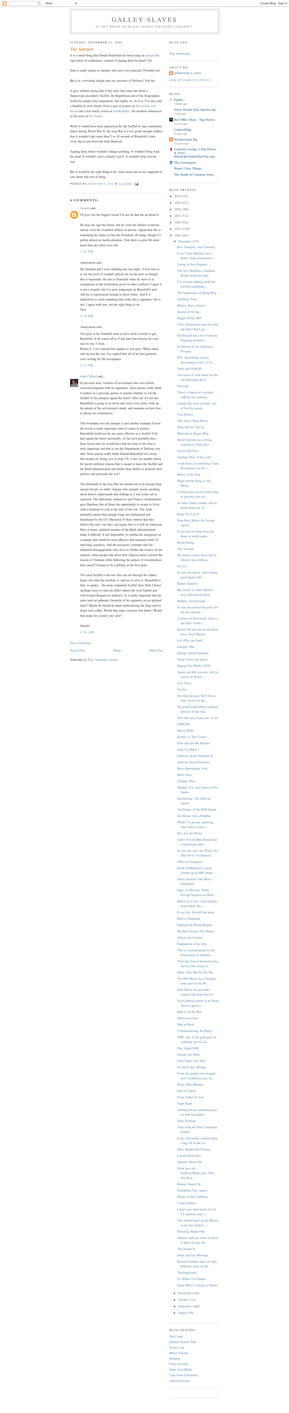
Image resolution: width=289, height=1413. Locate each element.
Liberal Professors (188, 1155)
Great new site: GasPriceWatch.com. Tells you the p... (195, 1173)
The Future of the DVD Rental (196, 809)
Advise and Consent (190, 937)
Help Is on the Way (189, 1012)
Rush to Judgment (188, 918)
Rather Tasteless (187, 583)
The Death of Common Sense (194, 174)
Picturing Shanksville (191, 1231)
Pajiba (178, 99)
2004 (178, 235)
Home (117, 650)
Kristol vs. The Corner (191, 737)
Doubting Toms (187, 299)
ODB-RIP (183, 724)
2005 (178, 229)
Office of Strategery (190, 861)
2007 (178, 216)
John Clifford (88, 376)
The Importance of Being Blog (197, 293)
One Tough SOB (187, 1048)
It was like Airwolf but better (196, 912)
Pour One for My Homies (193, 743)
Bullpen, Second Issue (191, 601)
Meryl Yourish (178, 1353)
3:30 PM (86, 316)
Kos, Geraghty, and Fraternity (196, 247)
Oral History (185, 414)
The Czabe (176, 1336)
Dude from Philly (180, 1369)
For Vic (182, 566)
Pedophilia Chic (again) (192, 1190)
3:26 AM (87, 632)
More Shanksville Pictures (194, 1149)
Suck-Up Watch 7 (188, 749)
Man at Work (185, 1024)
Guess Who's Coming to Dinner (197, 1285)
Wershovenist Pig (185, 139)
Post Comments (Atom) (103, 659)
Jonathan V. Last (187, 73)
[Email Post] (136, 183)
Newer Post (77, 650)
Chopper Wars (186, 781)
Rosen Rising (185, 542)
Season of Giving (188, 312)
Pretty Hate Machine (190, 1084)
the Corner (95, 116)
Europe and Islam (188, 1054)
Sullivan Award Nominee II (195, 756)
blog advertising (179, 53)
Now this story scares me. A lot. (197, 718)
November (185, 1293)
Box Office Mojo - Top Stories (194, 119)
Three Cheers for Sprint (192, 659)
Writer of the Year (188, 474)
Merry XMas (185, 730)
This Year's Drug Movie (192, 421)
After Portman (186, 1121)
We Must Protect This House (195, 931)
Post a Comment (80, 643)
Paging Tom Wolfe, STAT (194, 665)
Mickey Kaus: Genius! (191, 305)
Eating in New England (192, 264)
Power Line (176, 1347)
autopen (150, 55)
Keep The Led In (188, 514)
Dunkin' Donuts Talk (182, 1342)
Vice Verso (184, 683)
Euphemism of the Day (192, 944)
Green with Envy (188, 451)
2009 (178, 202)
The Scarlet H (186, 1249)
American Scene (179, 1380)
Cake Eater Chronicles (183, 1375)
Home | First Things (187, 168)
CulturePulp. (183, 129)
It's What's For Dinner (191, 1279)
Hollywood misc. (188, 1018)
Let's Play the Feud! (190, 640)
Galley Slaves (145, 19)
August (183, 1313)
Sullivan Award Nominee (193, 762)
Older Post (156, 650)
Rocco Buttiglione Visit (192, 768)
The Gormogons (185, 162)
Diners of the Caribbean (192, 1196)
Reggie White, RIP (189, 318)
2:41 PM (86, 251)
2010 (178, 196)
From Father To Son (190, 1097)
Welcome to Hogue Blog (193, 433)
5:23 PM (86, 365)
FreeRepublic (121, 111)
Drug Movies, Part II (190, 427)
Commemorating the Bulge (194, 1031)
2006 (178, 222)
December (185, 241)
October (183, 1299)
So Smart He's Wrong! (191, 1067)
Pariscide (183, 386)
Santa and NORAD (189, 368)
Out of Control (186, 1091)
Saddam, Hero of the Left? (194, 457)
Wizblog (174, 1358)
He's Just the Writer (189, 833)
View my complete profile (190, 80)
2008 (178, 209)
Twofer (181, 689)
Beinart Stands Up (188, 1184)
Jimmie (84, 208)
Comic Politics (186, 1203)
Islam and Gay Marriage (192, 1255)
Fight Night (184, 1103)
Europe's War (185, 647)
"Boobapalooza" (187, 1272)
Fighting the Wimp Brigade (194, 925)
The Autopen (185, 549)
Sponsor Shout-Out (189, 1162)
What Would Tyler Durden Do (195, 109)
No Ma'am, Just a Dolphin (194, 816)
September (185, 1306)
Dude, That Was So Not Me (195, 972)
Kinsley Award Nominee (193, 653)
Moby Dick (184, 775)
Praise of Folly (178, 1364)
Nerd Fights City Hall (191, 1061)
